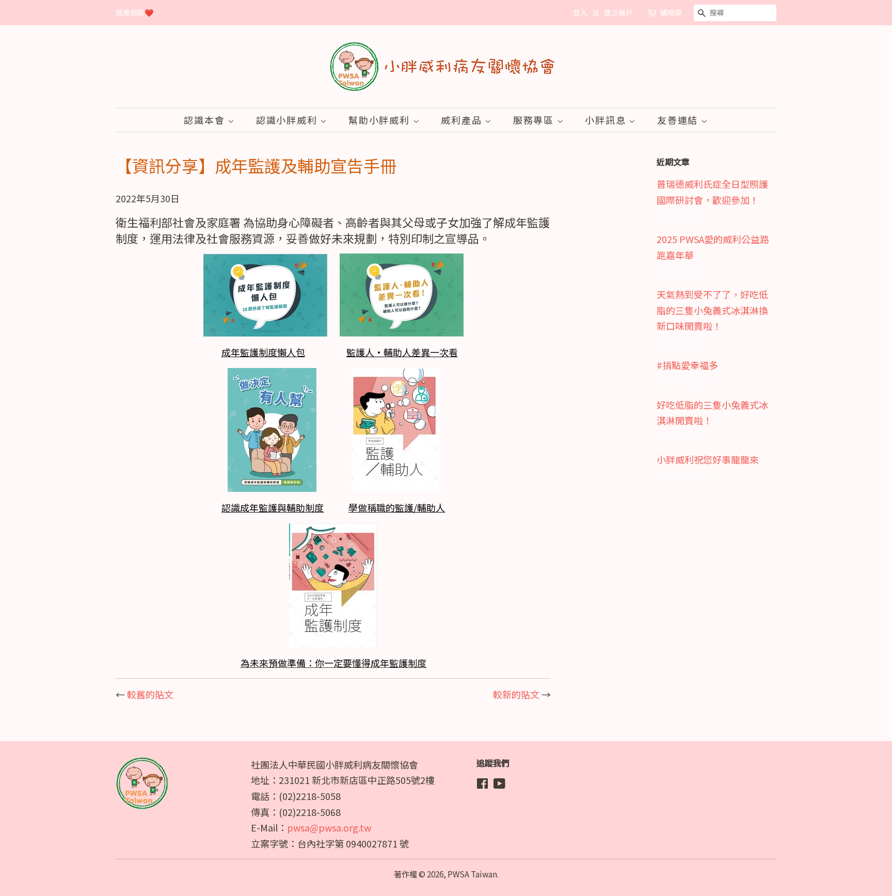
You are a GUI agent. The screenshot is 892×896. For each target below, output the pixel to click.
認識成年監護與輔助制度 (272, 507)
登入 (580, 12)
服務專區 (535, 119)
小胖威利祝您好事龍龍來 (708, 459)
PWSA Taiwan (472, 873)
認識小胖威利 (288, 119)
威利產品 (463, 119)
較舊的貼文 (150, 694)
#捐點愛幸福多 (687, 365)
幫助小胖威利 (380, 119)
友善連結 (679, 119)
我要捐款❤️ (134, 12)
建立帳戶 (618, 12)
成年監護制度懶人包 (263, 352)
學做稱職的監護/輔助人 (396, 507)
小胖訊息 (607, 119)
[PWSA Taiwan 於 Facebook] (482, 784)
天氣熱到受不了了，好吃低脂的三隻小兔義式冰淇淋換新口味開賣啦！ (712, 309)
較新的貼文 (516, 694)
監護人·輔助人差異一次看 (402, 352)
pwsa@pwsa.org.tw (329, 827)
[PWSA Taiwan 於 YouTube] (499, 784)
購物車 (671, 12)
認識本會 (206, 119)
